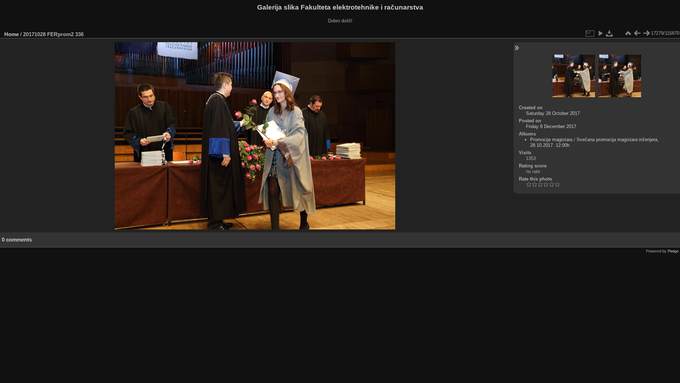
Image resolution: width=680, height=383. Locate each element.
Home (11, 34)
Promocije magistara (551, 139)
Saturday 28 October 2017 (553, 113)
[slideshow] (600, 33)
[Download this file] (609, 33)
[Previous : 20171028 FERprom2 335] (637, 33)
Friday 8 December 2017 (551, 126)
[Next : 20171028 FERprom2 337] (646, 33)
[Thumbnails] (628, 33)
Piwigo (673, 251)
